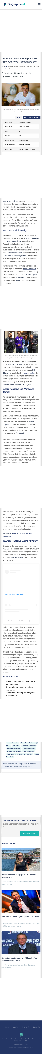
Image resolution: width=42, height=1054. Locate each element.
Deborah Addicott (29, 748)
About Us (15, 1027)
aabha (7, 77)
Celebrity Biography (29, 745)
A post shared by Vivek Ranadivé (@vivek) (21, 621)
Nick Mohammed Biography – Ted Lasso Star (21, 916)
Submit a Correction (30, 833)
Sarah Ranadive (28, 751)
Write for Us (25, 1027)
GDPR (26, 1041)
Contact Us (36, 1027)
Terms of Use (31, 1039)
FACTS (18, 118)
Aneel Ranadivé (26, 743)
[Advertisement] (21, 30)
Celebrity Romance (13, 748)
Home (7, 1027)
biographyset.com (19, 1048)
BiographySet (24, 764)
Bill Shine (16, 745)
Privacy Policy (17, 1041)
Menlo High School (14, 751)
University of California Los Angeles (19, 754)
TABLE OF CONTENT (31, 118)
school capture (29, 373)
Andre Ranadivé (12, 743)
